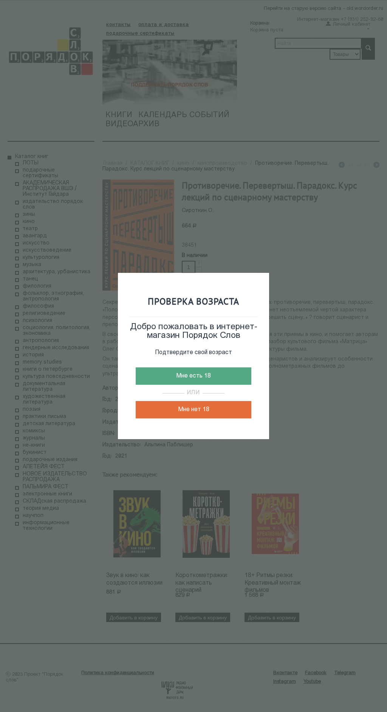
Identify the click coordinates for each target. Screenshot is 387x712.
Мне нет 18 (193, 410)
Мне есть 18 (193, 376)
